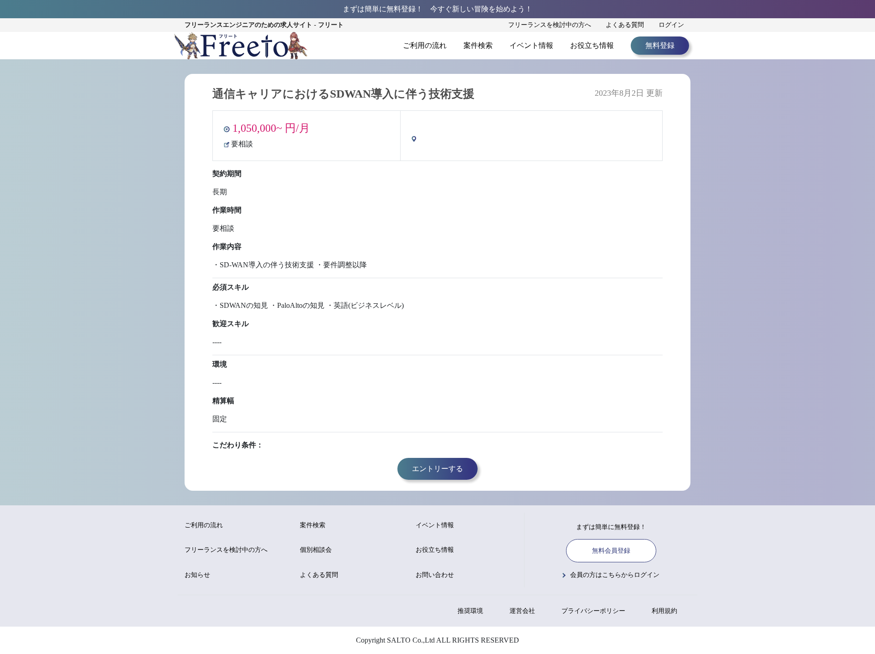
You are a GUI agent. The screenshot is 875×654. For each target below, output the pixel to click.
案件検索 (478, 45)
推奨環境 (470, 610)
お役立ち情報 (592, 45)
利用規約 (664, 610)
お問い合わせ (435, 574)
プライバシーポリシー (593, 610)
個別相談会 (316, 549)
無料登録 (659, 45)
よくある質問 (625, 24)
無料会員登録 (611, 550)
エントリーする (437, 468)
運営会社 (522, 610)
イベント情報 (531, 45)
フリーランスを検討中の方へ (549, 24)
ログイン (671, 24)
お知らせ (197, 574)
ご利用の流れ (425, 45)
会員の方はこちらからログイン (614, 574)
